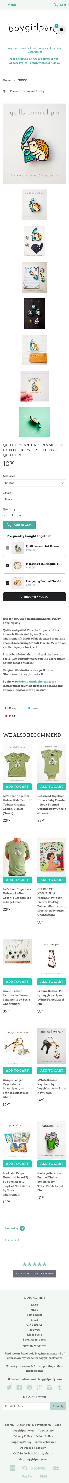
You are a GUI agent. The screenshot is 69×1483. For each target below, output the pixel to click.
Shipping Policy (21, 1442)
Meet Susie (34, 1334)
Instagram (48, 1353)
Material (9, 476)
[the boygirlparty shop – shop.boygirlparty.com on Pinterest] (29, 1388)
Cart (62, 4)
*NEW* (22, 80)
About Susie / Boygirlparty (34, 1424)
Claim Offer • (34, 596)
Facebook (27, 1353)
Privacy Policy (22, 1436)
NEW (34, 1309)
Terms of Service (45, 1442)
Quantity (9, 509)
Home (7, 80)
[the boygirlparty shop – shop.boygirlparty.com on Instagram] (50, 1388)
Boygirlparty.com (34, 1339)
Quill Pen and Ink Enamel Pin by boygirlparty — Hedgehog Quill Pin (44, 546)
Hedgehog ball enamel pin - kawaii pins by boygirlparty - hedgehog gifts (44, 563)
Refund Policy (44, 1436)
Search (9, 1424)
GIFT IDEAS (34, 1324)
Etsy (37, 1353)
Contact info (46, 1430)
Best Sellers (34, 1314)
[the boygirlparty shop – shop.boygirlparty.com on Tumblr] (60, 1388)
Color (7, 492)
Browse (35, 1329)
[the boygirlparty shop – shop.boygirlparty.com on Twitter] (9, 1388)
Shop (34, 1304)
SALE (34, 1319)
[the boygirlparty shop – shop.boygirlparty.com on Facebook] (19, 1388)
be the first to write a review (34, 1273)
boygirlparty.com (50, 1357)
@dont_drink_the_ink (33, 681)
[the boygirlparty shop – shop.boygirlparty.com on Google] (40, 1388)
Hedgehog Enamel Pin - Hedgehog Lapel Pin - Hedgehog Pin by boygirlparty (44, 581)
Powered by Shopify (33, 1447)
